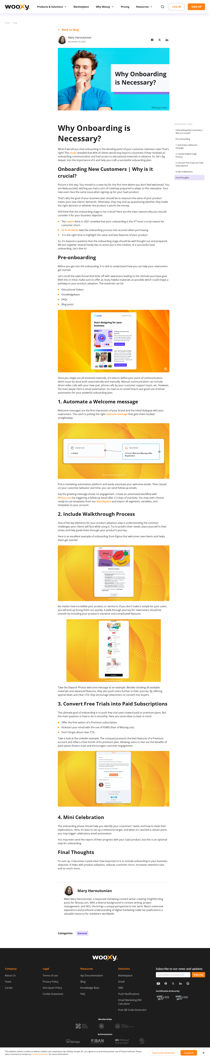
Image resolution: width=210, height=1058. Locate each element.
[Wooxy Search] (162, 7)
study (72, 152)
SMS (120, 987)
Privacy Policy (50, 981)
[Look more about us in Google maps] (187, 983)
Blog (15, 23)
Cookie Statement (53, 994)
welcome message (117, 414)
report (70, 221)
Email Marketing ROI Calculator (129, 1001)
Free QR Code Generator (132, 1010)
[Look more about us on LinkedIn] (180, 983)
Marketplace (125, 975)
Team (8, 981)
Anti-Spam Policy (52, 987)
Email (121, 981)
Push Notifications (128, 994)
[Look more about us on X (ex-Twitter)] (173, 983)
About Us (10, 975)
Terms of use (50, 975)
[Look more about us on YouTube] (158, 983)
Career (9, 987)
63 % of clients (69, 230)
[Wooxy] (17, 7)
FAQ (82, 994)
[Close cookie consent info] (203, 1052)
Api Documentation (91, 975)
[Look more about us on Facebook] (165, 983)
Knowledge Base (89, 987)
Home (7, 23)
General (82, 933)
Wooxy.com (65, 497)
